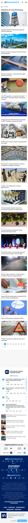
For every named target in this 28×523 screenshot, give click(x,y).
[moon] (22, 2)
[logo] (12, 2)
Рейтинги (18, 509)
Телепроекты (20, 507)
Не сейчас (13, 520)
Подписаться (22, 520)
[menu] (2, 2)
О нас (5, 507)
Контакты (11, 507)
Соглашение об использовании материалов (14, 502)
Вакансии (10, 509)
